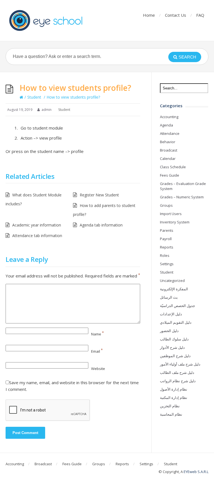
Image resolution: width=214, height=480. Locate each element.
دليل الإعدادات (171, 313)
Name (97, 334)
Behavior (167, 141)
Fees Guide (169, 175)
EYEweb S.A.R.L (196, 471)
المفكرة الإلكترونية (174, 288)
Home (149, 15)
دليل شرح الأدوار (172, 347)
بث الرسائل (169, 297)
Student (34, 97)
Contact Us (175, 15)
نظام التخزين (170, 405)
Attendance (169, 133)
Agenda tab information (101, 225)
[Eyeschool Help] (47, 20)
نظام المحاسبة (171, 414)
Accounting (169, 116)
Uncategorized (172, 280)
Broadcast (168, 150)
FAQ (200, 15)
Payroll (166, 238)
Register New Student (99, 195)
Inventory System (174, 222)
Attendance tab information (37, 235)
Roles (164, 255)
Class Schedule (173, 166)
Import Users (171, 213)
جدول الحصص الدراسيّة (177, 305)
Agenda (166, 125)
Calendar (168, 158)
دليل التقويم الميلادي (175, 322)
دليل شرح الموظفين (175, 355)
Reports (166, 247)
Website (98, 368)
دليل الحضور (169, 330)
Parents (166, 230)
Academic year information (36, 225)
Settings (167, 263)
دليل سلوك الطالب (174, 339)
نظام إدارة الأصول (173, 389)
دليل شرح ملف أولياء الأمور (180, 364)
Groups (166, 205)
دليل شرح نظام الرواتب (178, 380)
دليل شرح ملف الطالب (177, 372)
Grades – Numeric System (182, 196)
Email (97, 351)
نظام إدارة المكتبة (173, 397)
